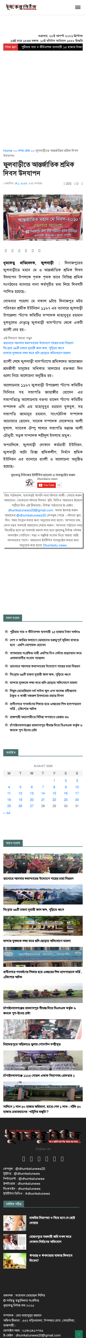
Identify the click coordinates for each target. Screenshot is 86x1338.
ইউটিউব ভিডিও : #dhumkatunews (26, 1194)
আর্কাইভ (11, 753)
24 (77, 800)
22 (54, 800)
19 (20, 800)
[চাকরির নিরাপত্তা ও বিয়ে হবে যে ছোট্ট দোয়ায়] (14, 1223)
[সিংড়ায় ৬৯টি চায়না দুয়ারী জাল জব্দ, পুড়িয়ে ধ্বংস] (43, 894)
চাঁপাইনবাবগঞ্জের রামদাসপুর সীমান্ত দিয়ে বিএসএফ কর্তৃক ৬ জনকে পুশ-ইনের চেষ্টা (46, 727)
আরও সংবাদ (13, 843)
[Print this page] (82, 183)
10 (77, 787)
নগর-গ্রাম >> (27, 151)
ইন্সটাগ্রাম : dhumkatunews (21, 1184)
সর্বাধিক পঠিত (13, 1204)
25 (9, 806)
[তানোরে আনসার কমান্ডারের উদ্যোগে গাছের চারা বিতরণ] (43, 863)
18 (9, 800)
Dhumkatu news (55, 545)
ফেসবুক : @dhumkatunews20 (24, 1169)
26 (20, 806)
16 (65, 793)
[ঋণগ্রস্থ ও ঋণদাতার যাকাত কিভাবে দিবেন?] (14, 1261)
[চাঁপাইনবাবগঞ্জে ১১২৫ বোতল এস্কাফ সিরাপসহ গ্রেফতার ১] (43, 1060)
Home (7, 151)
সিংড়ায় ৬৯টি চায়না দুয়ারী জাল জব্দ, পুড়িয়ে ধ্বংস (33, 348)
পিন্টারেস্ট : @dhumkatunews (24, 1179)
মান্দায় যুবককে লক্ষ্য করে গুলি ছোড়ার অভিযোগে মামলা (37, 353)
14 (43, 793)
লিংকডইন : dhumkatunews (22, 1189)
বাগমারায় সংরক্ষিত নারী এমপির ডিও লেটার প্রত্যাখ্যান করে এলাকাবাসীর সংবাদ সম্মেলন (46, 655)
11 (9, 793)
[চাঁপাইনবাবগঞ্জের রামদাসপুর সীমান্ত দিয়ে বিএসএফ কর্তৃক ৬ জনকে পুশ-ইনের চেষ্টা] (43, 993)
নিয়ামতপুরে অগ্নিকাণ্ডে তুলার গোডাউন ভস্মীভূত (32, 1044)
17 (77, 793)
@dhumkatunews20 (31, 515)
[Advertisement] (43, 96)
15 (54, 793)
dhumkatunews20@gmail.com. (31, 510)
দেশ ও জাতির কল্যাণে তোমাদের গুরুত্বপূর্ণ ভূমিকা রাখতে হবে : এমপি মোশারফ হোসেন (44, 642)
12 (20, 793)
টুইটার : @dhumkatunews (21, 1174)
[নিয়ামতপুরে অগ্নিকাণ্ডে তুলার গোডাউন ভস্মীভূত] (43, 1029)
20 (32, 800)
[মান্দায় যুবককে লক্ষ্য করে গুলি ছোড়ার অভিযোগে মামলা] (43, 926)
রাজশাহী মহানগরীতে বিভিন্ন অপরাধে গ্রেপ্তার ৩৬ (39, 717)
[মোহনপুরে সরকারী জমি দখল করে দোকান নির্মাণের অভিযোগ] (14, 1242)
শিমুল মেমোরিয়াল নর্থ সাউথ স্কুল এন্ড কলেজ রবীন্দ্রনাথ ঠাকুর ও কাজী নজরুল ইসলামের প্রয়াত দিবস (43, 693)
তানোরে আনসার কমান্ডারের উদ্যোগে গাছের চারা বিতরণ (38, 343)
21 (43, 800)
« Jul (6, 813)
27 (32, 806)
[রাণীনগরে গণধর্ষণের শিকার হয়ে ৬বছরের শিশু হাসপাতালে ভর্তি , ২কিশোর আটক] (43, 957)
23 (65, 800)
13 (32, 793)
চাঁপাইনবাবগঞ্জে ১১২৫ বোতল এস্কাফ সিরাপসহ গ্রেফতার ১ (39, 1076)
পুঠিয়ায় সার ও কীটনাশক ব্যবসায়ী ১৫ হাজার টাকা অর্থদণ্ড (45, 632)
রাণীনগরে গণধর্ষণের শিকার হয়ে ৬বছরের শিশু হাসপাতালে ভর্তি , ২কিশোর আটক (45, 706)
